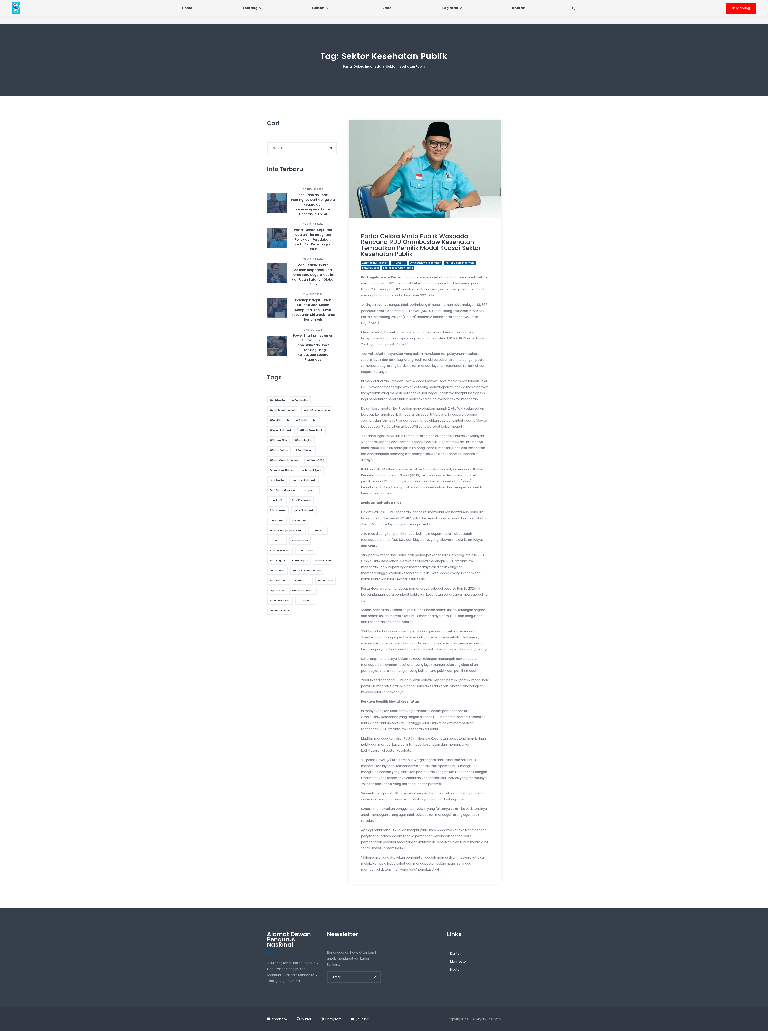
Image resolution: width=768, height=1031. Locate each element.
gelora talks (299, 520)
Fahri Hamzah (278, 510)
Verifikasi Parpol (279, 610)
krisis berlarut (300, 540)
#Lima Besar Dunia (311, 430)
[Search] (331, 148)
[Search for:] (302, 148)
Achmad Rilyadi (311, 470)
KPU (277, 540)
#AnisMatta (277, 400)
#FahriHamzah (305, 420)
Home (187, 8)
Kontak (518, 8)
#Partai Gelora (279, 450)
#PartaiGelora (304, 450)
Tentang (250, 8)
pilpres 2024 (277, 590)
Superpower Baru (280, 600)
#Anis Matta (300, 400)
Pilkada (385, 8)
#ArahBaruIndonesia (317, 410)
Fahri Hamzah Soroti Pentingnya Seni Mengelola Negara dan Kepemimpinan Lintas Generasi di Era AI (313, 204)
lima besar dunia (280, 550)
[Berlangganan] (375, 977)
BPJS (398, 262)
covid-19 (277, 500)
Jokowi (318, 530)
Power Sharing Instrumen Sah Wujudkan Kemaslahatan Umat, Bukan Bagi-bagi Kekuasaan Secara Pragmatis (313, 347)
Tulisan (318, 8)
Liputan (456, 969)
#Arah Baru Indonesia (283, 410)
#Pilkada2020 (315, 460)
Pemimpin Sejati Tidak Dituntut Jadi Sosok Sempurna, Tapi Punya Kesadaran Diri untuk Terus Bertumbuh (313, 310)
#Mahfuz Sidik (278, 440)
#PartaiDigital (303, 440)
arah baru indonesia (304, 480)
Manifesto (458, 961)
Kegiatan (450, 8)
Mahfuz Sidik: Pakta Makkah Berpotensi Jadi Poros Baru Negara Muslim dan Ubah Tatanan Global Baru (313, 275)
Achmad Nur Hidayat (374, 262)
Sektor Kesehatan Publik (398, 268)
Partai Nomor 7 (279, 580)
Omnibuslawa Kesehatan (425, 262)
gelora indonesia (304, 510)
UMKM (305, 600)
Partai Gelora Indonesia (362, 66)
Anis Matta (277, 480)
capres (309, 490)
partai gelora (277, 570)
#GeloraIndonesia (281, 430)
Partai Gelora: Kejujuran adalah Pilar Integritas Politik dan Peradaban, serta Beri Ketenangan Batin (313, 239)
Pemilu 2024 (302, 580)
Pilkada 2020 (325, 580)
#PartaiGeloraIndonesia (285, 460)
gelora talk (277, 520)
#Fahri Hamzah (279, 420)
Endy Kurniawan (301, 500)
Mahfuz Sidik (305, 550)
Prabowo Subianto (303, 590)
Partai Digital (300, 560)
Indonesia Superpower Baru (286, 530)
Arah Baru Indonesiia (282, 490)
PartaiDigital (277, 560)
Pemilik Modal (370, 268)
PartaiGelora (323, 560)
